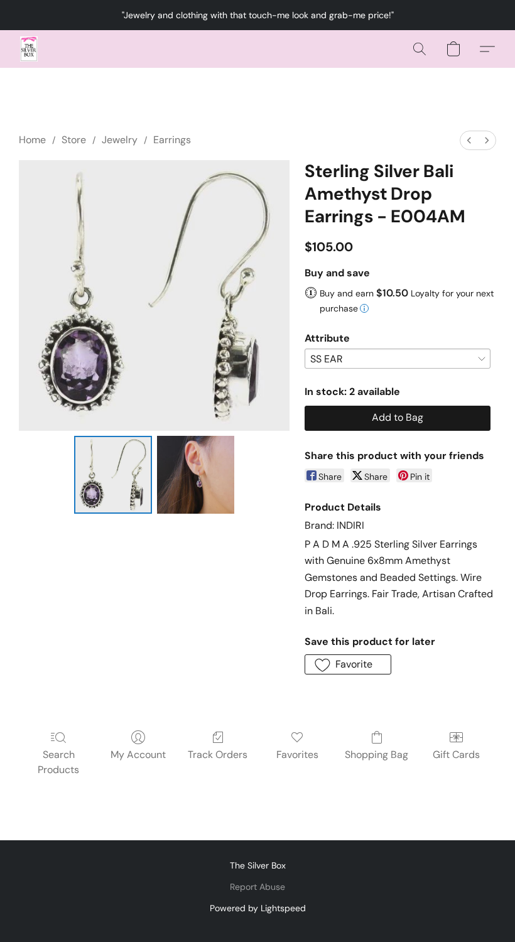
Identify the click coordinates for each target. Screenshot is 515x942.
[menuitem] (469, 140)
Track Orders (217, 754)
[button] (29, 49)
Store (74, 139)
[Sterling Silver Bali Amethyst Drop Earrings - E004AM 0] (113, 475)
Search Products (58, 762)
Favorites (297, 754)
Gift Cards (456, 754)
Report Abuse (257, 886)
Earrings (172, 139)
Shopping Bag (376, 754)
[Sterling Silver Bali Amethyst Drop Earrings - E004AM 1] (196, 475)
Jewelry (120, 139)
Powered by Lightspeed (258, 908)
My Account (138, 754)
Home (32, 139)
